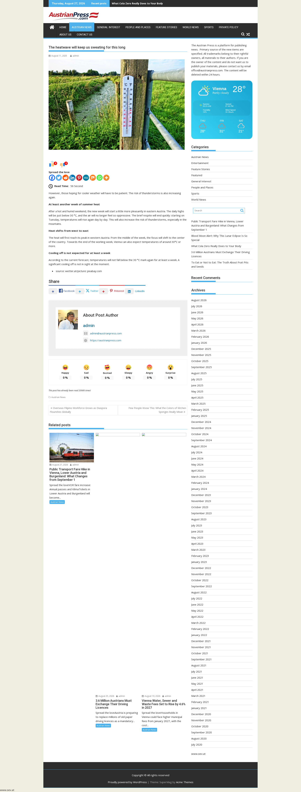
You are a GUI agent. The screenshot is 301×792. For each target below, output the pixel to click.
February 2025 (200, 409)
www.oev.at (198, 753)
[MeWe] (86, 178)
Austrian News (82, 27)
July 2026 (196, 306)
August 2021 (199, 665)
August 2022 (199, 592)
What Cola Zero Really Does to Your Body (137, 3)
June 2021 (197, 677)
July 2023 (196, 525)
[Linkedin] (72, 178)
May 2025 (197, 391)
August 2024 (199, 446)
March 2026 (198, 330)
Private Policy (228, 27)
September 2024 (201, 440)
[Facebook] (52, 178)
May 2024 (197, 464)
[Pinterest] (79, 178)
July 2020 (196, 744)
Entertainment (200, 163)
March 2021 (198, 696)
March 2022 (198, 622)
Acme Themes (184, 782)
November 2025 (201, 355)
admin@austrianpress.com (106, 333)
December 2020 (201, 714)
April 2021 (197, 689)
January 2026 (199, 342)
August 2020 (199, 738)
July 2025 (196, 379)
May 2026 (197, 318)
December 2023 (201, 495)
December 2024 (201, 422)
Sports (209, 27)
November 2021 (201, 647)
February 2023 (200, 556)
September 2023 (201, 513)
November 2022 (201, 574)
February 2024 (200, 482)
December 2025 (201, 349)
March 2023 (198, 549)
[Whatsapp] (100, 178)
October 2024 (199, 434)
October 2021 (199, 653)
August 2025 (199, 373)
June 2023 (197, 531)
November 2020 (201, 720)
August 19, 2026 (152, 696)
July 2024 (196, 452)
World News (191, 27)
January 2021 (199, 708)
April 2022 (197, 616)
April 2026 (197, 324)
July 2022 (196, 598)
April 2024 (197, 470)
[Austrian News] (52, 26)
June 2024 (197, 458)
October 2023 (199, 507)
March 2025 (198, 403)
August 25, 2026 (106, 696)
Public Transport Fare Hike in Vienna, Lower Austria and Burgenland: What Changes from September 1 (217, 225)
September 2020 (201, 732)
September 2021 (201, 659)
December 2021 (201, 641)
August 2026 (199, 300)
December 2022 (201, 568)
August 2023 (199, 519)
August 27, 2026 (60, 464)
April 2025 (197, 397)
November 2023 (201, 501)
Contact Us (84, 34)
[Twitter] (59, 178)
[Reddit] (66, 178)
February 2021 (200, 702)
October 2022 (199, 580)
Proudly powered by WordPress (127, 782)
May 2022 (197, 610)
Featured (196, 175)
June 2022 (197, 604)
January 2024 (199, 489)
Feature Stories (166, 27)
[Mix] (93, 178)
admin (76, 55)
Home (62, 27)
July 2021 (196, 671)
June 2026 (197, 312)
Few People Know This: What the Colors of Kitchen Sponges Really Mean (157, 409)
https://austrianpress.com (105, 340)
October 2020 (199, 726)
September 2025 (201, 367)
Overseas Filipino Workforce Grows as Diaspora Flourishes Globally (78, 409)
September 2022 (201, 586)
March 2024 (198, 476)
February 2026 (200, 336)
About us (65, 34)
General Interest (108, 27)
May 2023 (197, 537)
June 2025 (197, 385)
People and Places (138, 27)
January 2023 (199, 562)
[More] (106, 178)
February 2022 (200, 629)
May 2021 (197, 683)
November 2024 (201, 428)
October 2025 (199, 361)
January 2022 (199, 635)
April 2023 (197, 543)
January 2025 (199, 415)
